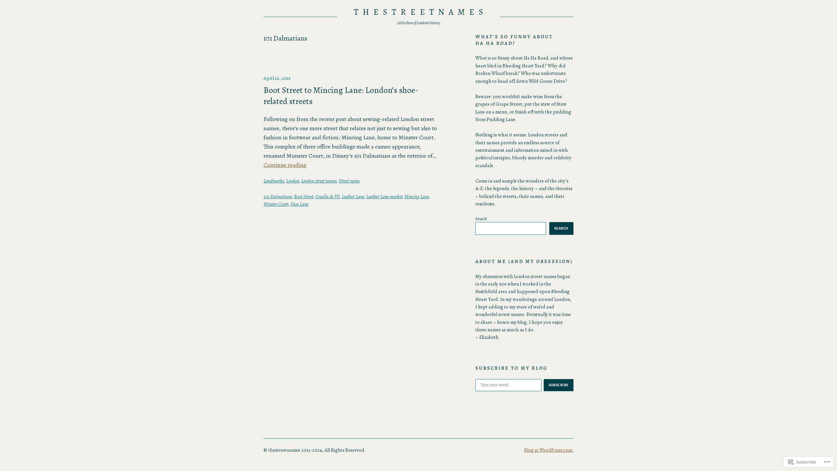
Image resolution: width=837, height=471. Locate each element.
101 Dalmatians (278, 196)
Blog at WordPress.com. (548, 450)
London (292, 181)
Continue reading (285, 165)
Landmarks (274, 181)
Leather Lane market (384, 196)
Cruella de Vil (327, 196)
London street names (319, 181)
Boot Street (303, 196)
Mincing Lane (416, 196)
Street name (349, 181)
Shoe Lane (299, 204)
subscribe (559, 385)
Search (481, 218)
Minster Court (276, 204)
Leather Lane (353, 196)
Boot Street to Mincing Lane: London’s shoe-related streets (341, 96)
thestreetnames (420, 12)
